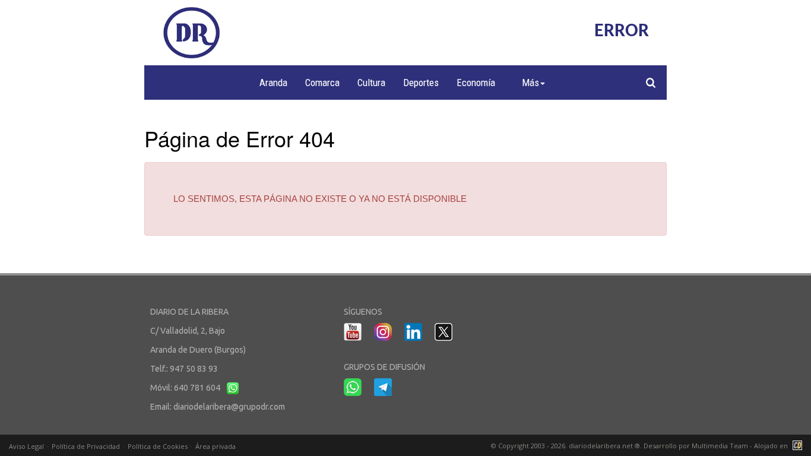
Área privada (215, 446)
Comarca (322, 82)
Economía (476, 82)
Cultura (371, 82)
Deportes (421, 82)
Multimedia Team (720, 445)
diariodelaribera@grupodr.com (229, 406)
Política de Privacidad (86, 446)
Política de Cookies (158, 446)
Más (530, 82)
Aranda (273, 82)
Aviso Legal (26, 446)
